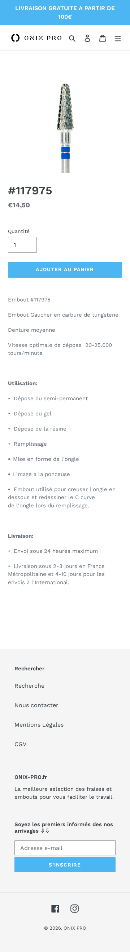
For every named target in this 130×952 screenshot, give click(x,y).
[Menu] (117, 38)
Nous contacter (36, 705)
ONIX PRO (75, 928)
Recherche (29, 685)
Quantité (19, 231)
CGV (20, 744)
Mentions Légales (39, 724)
